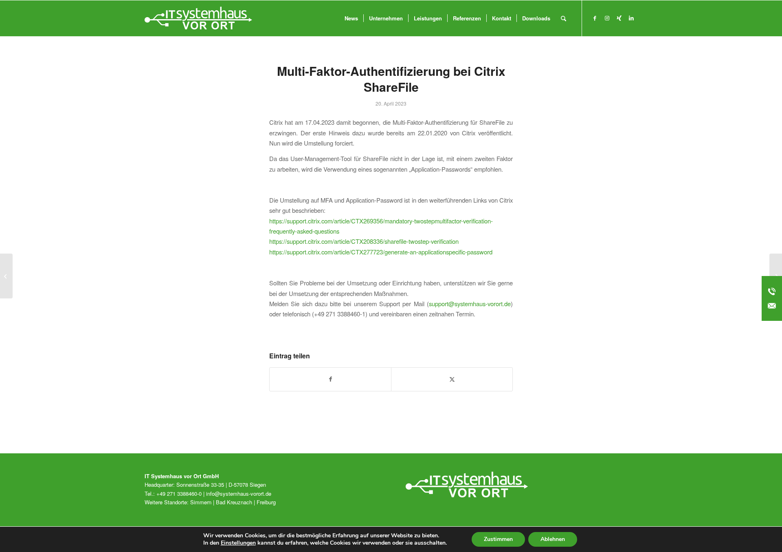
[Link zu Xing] (619, 18)
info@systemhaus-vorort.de (238, 493)
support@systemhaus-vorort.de (470, 303)
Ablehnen (552, 539)
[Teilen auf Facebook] (330, 379)
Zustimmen (498, 539)
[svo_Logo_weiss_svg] (198, 18)
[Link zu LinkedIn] (631, 18)
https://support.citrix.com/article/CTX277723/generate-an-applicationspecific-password (380, 251)
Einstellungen (238, 543)
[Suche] (563, 18)
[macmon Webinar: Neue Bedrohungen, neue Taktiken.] (6, 276)
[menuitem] (351, 18)
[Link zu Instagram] (607, 18)
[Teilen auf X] (451, 379)
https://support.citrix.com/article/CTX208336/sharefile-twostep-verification (364, 241)
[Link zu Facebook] (595, 18)
